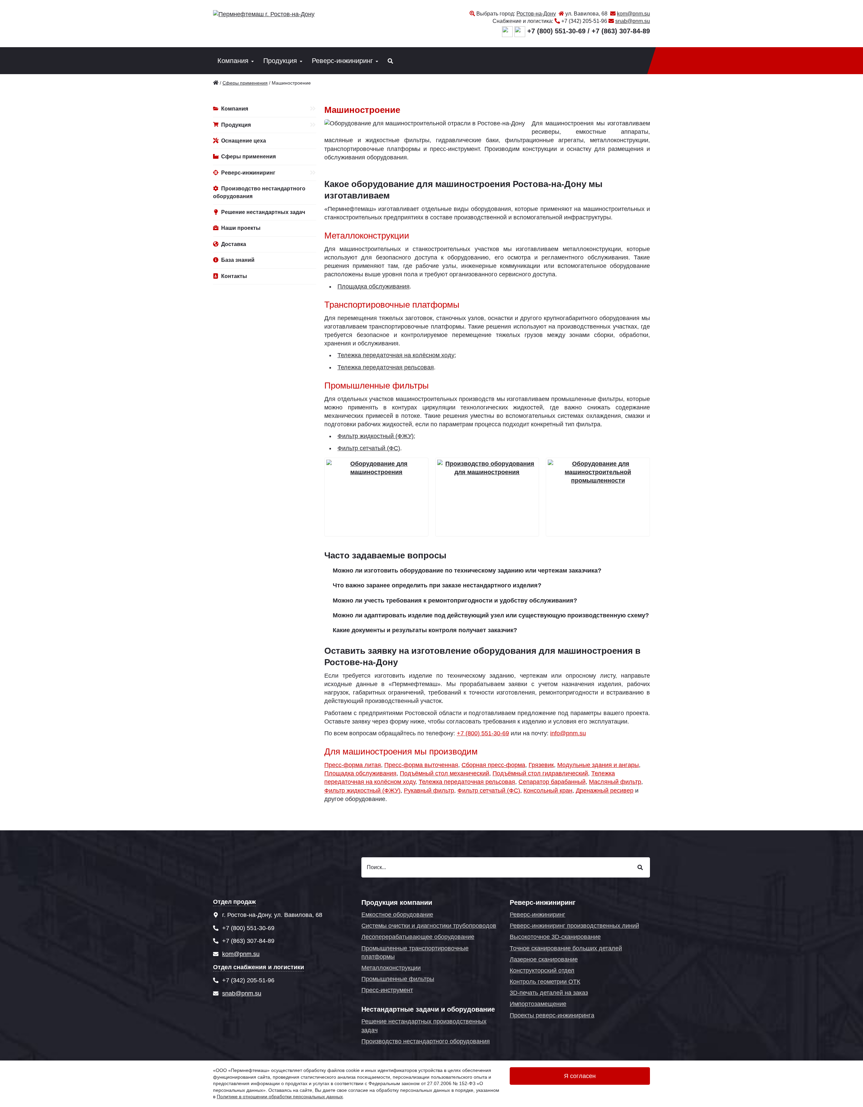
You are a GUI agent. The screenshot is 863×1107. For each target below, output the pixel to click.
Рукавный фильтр (429, 790)
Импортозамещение (538, 1004)
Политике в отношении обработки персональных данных (280, 1096)
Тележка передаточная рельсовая (385, 367)
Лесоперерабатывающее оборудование (417, 936)
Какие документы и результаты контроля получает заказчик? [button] (425, 630)
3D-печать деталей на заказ (549, 992)
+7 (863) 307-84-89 (621, 31)
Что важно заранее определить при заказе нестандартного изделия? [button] (437, 585)
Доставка (233, 244)
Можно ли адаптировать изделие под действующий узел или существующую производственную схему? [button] (491, 615)
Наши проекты (241, 228)
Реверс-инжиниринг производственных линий (574, 925)
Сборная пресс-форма (493, 765)
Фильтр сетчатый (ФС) (368, 448)
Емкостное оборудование (397, 914)
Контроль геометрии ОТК (545, 981)
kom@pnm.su (633, 14)
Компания (232, 60)
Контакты (234, 276)
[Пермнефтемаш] (215, 83)
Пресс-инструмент (387, 990)
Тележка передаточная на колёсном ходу (395, 355)
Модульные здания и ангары (598, 765)
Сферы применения (248, 156)
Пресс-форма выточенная (421, 765)
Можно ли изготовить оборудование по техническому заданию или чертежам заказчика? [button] (467, 570)
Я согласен (580, 1076)
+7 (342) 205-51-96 (584, 21)
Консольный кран (548, 790)
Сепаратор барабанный (552, 781)
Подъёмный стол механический (444, 773)
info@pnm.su (568, 733)
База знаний (238, 260)
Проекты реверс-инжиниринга (552, 1015)
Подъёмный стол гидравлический (540, 773)
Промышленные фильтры (397, 979)
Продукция (280, 60)
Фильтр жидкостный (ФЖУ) (375, 436)
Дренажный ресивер (604, 790)
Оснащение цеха (243, 141)
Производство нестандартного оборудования (259, 192)
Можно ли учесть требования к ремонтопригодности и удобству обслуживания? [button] (455, 600)
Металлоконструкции (391, 967)
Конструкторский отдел (542, 970)
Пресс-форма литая (352, 765)
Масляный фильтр (615, 781)
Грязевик (541, 765)
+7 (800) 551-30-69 (556, 31)
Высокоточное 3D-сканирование (555, 936)
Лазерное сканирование (544, 959)
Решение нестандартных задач (263, 212)
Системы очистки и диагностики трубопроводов (428, 925)
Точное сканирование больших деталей (566, 948)
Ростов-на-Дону (536, 14)
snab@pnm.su (632, 21)
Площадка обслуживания (373, 286)
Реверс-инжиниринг (342, 60)
